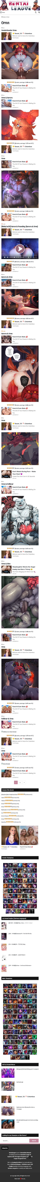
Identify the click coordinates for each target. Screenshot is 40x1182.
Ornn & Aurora (6, 97)
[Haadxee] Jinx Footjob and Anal (9, 794)
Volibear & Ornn (7, 718)
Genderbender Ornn (9, 30)
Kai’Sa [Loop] (20, 1082)
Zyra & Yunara (5, 816)
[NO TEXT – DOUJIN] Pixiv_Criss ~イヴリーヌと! (20, 923)
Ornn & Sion (5, 563)
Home (4, 17)
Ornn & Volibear (7, 484)
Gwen (2, 797)
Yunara (3, 800)
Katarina (3, 822)
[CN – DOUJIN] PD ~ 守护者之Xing (17, 944)
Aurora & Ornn (6, 277)
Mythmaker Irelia (5, 809)
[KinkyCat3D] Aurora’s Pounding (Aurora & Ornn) (19, 226)
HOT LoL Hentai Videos (8, 1064)
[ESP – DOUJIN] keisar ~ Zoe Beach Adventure (20, 965)
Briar (2, 803)
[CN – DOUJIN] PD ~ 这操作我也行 (17, 955)
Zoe (2, 812)
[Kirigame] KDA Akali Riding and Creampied (28, 1069)
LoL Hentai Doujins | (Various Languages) (14, 918)
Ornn (3, 158)
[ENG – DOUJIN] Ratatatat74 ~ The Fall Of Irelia (20, 933)
